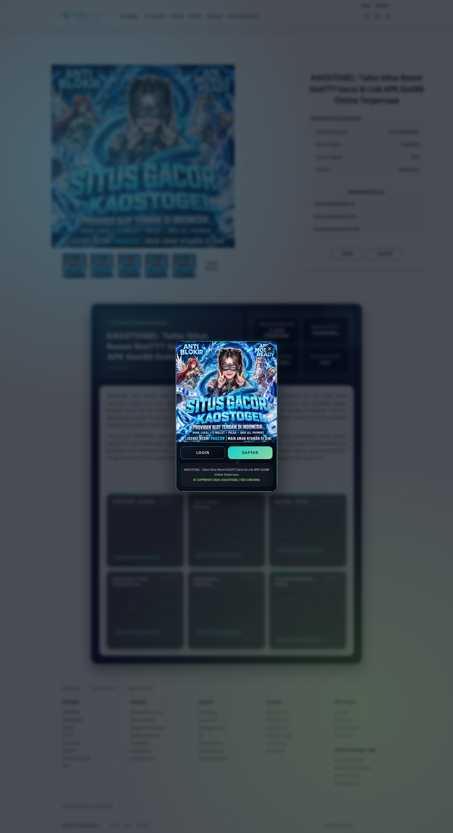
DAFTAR (250, 453)
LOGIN (202, 453)
